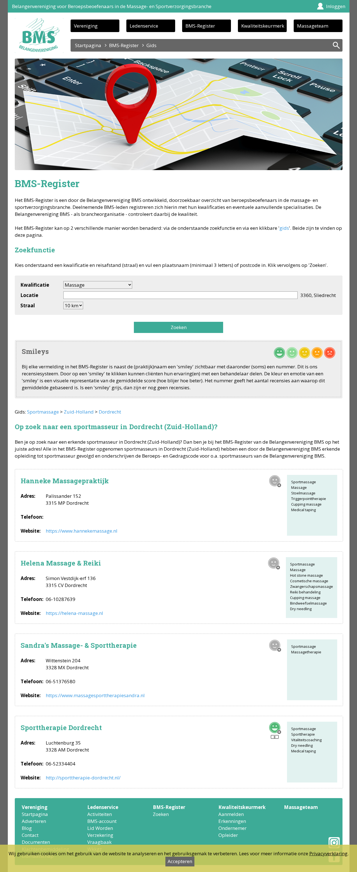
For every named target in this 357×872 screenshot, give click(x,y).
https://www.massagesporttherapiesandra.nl (95, 695)
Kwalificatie (34, 285)
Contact (30, 835)
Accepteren (180, 861)
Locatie (29, 295)
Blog (27, 828)
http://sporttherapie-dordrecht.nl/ (83, 777)
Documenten (36, 842)
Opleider (228, 835)
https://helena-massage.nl (74, 613)
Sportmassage (43, 412)
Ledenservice (144, 26)
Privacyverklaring (328, 853)
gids (284, 228)
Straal (27, 305)
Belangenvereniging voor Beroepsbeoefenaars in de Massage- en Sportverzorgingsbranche (111, 6)
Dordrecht (110, 412)
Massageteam (312, 26)
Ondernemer (232, 828)
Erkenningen (232, 821)
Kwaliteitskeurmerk (262, 26)
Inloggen (335, 6)
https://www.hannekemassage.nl (81, 531)
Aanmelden (231, 814)
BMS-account (102, 821)
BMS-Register (200, 26)
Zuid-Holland (79, 412)
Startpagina (88, 45)
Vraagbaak (99, 842)
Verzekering (100, 835)
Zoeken (179, 327)
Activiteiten (99, 814)
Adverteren (34, 821)
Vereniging (86, 26)
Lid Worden (100, 828)
